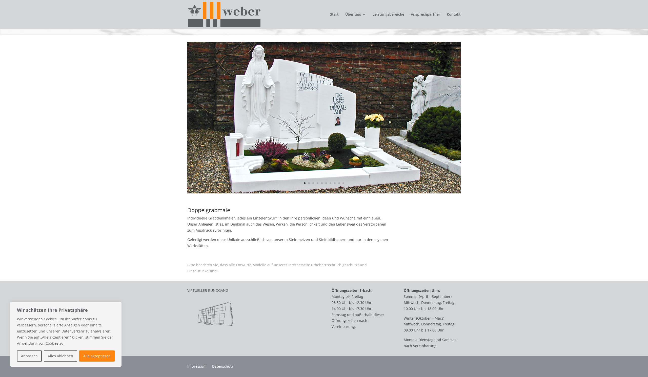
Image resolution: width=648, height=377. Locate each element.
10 (343, 183)
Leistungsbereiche (388, 15)
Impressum (197, 367)
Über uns (353, 15)
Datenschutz (222, 367)
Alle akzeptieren (97, 355)
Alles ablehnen (60, 355)
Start (334, 15)
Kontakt (454, 15)
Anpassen (29, 355)
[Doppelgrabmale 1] (324, 193)
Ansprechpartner (425, 15)
